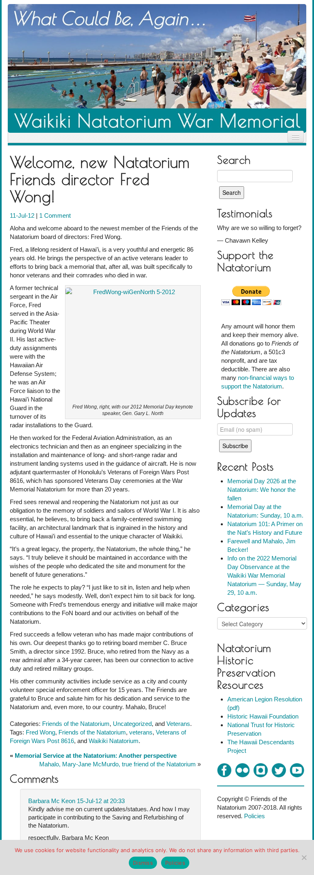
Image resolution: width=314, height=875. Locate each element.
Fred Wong (40, 732)
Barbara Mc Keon (51, 800)
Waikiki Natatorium (114, 740)
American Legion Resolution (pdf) (264, 703)
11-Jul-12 (23, 215)
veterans (141, 732)
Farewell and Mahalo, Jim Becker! (261, 545)
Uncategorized (132, 723)
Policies (254, 815)
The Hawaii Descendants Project (260, 746)
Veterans (178, 723)
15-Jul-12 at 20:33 (101, 800)
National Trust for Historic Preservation (261, 729)
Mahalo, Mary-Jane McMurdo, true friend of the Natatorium (117, 764)
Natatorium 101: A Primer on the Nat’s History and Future (265, 528)
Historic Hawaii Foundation (262, 716)
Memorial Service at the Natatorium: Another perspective (96, 755)
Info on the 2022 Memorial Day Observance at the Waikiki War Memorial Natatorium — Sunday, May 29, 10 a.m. (264, 575)
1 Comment (55, 215)
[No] (304, 857)
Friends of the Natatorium (76, 723)
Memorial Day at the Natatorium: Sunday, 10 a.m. (265, 511)
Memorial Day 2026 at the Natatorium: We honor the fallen (261, 490)
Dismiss (143, 862)
